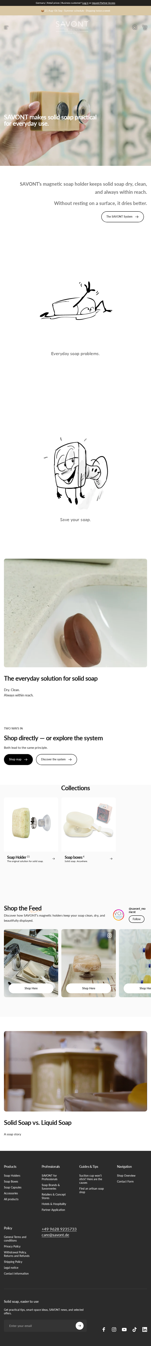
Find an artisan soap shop (91, 1190)
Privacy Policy (12, 1246)
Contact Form (125, 1181)
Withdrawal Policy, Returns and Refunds (16, 1254)
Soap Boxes (11, 1181)
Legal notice (11, 1267)
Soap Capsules (12, 1187)
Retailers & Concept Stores (54, 1196)
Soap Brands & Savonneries (51, 1186)
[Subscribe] (80, 1326)
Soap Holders (12, 1175)
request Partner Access (103, 2)
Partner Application (53, 1209)
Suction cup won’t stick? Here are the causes (90, 1179)
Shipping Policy (13, 1261)
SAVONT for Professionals (49, 1177)
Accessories (11, 1193)
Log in (85, 2)
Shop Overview (126, 1175)
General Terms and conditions (15, 1238)
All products (11, 1199)
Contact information (16, 1273)
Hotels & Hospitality (54, 1204)
